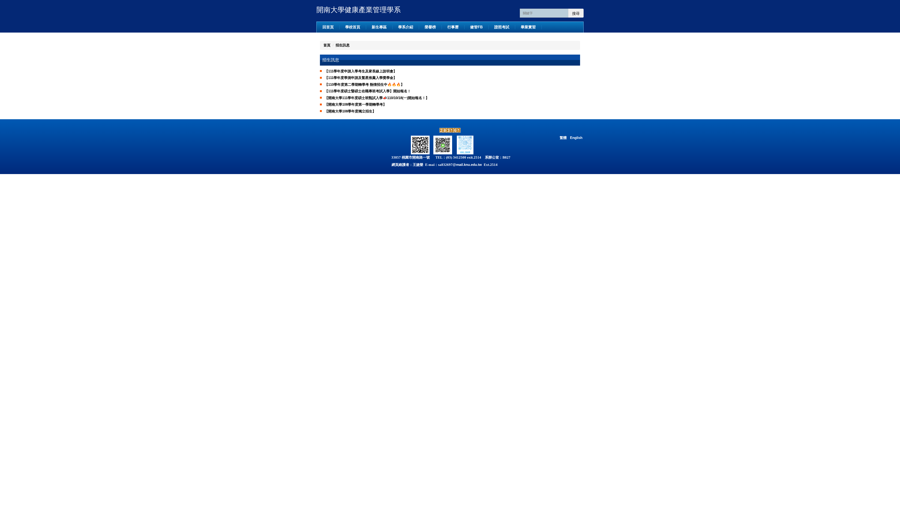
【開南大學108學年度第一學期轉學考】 (355, 104)
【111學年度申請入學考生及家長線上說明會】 (361, 71)
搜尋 (576, 13)
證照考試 (501, 27)
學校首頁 (352, 27)
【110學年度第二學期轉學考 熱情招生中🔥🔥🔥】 (364, 84)
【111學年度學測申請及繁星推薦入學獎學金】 (361, 78)
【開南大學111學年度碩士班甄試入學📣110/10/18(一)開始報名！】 (377, 98)
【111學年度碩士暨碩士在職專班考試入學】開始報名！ (368, 91)
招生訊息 (343, 45)
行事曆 (453, 27)
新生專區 (379, 27)
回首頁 (328, 27)
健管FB (476, 27)
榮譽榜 (430, 27)
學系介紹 (405, 27)
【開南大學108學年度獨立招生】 (350, 111)
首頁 (326, 45)
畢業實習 (528, 27)
